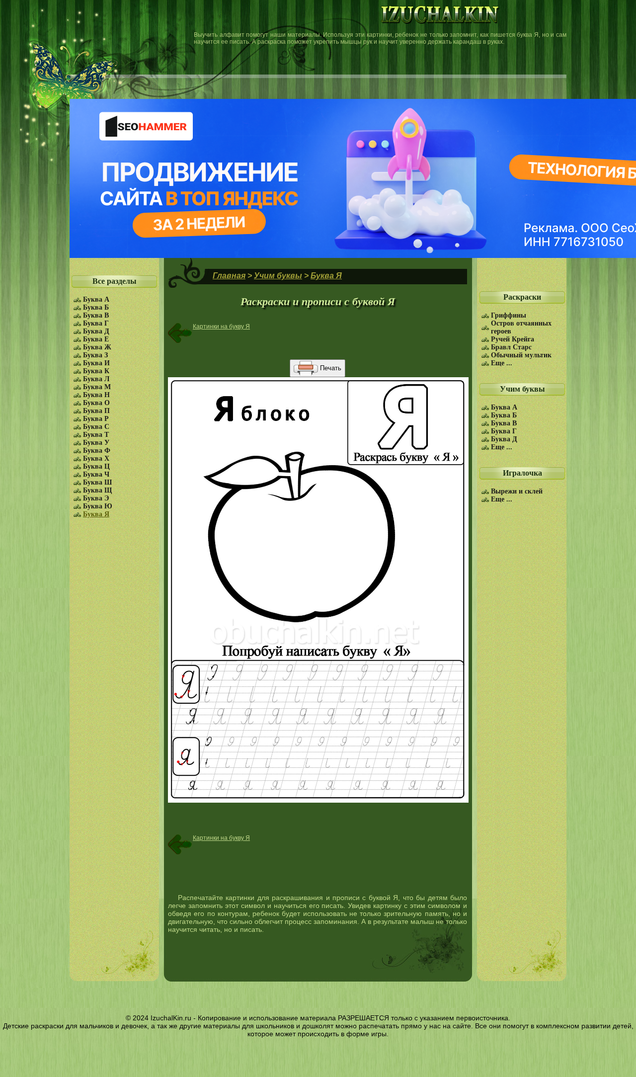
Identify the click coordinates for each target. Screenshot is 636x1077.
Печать (329, 368)
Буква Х (96, 458)
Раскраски (522, 297)
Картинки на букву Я (221, 326)
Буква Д (96, 331)
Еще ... (501, 363)
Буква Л (96, 379)
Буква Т (96, 434)
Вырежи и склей (517, 491)
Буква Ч (96, 474)
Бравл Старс (511, 347)
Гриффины (508, 315)
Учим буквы (522, 389)
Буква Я (96, 514)
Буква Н (96, 395)
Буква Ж (97, 347)
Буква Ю (97, 506)
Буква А (96, 299)
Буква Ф (96, 450)
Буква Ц (96, 466)
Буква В (96, 315)
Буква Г (96, 323)
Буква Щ (97, 490)
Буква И (96, 363)
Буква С (96, 426)
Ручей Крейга (512, 339)
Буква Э (96, 498)
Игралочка (522, 473)
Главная (229, 275)
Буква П (96, 410)
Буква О (96, 403)
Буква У (96, 442)
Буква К (96, 371)
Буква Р (96, 418)
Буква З (95, 355)
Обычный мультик (521, 355)
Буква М (97, 387)
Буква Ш (97, 482)
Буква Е (96, 339)
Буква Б (96, 307)
